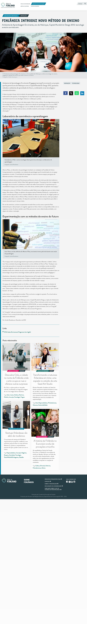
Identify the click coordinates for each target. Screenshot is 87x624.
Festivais (21, 395)
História (6, 397)
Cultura (16, 395)
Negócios (23, 453)
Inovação (67, 83)
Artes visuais (10, 395)
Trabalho (21, 457)
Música (44, 468)
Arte (36, 403)
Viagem (23, 397)
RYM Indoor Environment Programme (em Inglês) (17, 332)
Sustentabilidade (42, 405)
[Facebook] (67, 482)
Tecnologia (75, 83)
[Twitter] (70, 482)
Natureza (35, 405)
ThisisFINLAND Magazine (11, 457)
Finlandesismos (52, 403)
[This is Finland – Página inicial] (8, 5)
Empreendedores (43, 403)
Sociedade (12, 455)
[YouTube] (72, 482)
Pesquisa (6, 455)
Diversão (42, 466)
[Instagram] (74, 482)
